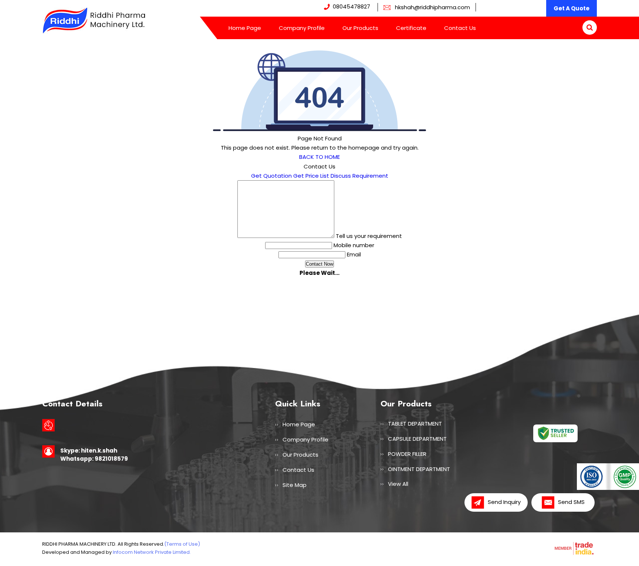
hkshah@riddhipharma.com (432, 7)
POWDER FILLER (407, 454)
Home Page (245, 28)
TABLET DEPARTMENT (415, 423)
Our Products (360, 28)
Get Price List (311, 176)
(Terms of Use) (182, 544)
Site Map (295, 485)
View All (398, 484)
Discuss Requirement (359, 176)
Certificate (411, 28)
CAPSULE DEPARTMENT (417, 439)
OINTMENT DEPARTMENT (419, 469)
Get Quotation (271, 176)
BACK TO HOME (319, 157)
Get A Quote (571, 8)
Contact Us (460, 28)
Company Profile (302, 28)
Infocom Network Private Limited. (152, 552)
